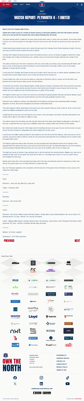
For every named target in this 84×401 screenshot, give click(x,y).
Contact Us (60, 361)
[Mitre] (15, 263)
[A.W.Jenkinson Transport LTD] (33, 280)
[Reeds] (51, 331)
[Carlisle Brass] (33, 294)
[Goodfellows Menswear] (15, 301)
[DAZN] (33, 263)
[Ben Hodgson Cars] (68, 280)
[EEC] (68, 294)
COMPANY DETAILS (62, 358)
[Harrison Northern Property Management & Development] (68, 301)
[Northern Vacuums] (68, 323)
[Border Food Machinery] (51, 287)
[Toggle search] (77, 4)
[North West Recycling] (51, 323)
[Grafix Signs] (51, 301)
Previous (9, 240)
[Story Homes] (68, 338)
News (15, 4)
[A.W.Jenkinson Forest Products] (51, 280)
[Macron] (51, 316)
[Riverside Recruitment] (68, 331)
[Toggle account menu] (82, 4)
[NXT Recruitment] (15, 331)
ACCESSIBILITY (61, 355)
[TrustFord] (51, 345)
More (28, 4)
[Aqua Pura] (15, 280)
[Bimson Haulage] (33, 287)
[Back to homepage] (42, 4)
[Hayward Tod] (15, 309)
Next (77, 240)
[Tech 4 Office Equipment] (15, 345)
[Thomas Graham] (33, 345)
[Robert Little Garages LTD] (15, 338)
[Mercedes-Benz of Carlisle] (15, 323)
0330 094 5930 (36, 367)
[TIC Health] (33, 270)
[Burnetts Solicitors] (15, 294)
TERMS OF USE (61, 370)
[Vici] (68, 345)
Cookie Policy (61, 364)
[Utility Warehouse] (51, 270)
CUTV (15, 1)
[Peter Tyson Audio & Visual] (33, 331)
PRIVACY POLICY (62, 367)
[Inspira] (33, 309)
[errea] (68, 263)
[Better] (15, 287)
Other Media (78, 398)
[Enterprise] (51, 263)
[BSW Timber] (68, 287)
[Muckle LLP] (33, 323)
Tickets (3, 1)
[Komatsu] (15, 317)
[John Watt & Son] (51, 309)
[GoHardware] (33, 301)
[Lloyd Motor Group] (33, 316)
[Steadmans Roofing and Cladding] (33, 338)
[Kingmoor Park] (68, 309)
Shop (9, 1)
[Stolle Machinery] (51, 338)
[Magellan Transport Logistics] (68, 316)
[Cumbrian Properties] (51, 294)
